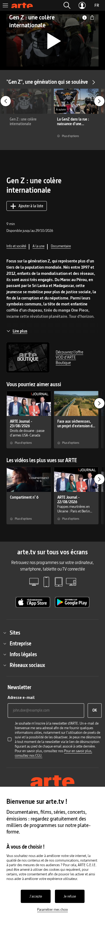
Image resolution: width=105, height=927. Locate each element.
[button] (67, 5)
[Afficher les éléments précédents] (5, 101)
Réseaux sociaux (27, 665)
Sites (15, 632)
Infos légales (23, 654)
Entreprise (20, 643)
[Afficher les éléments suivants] (99, 101)
